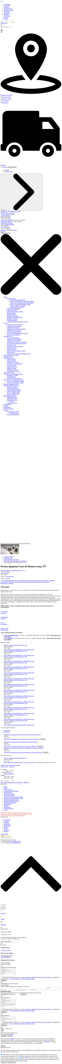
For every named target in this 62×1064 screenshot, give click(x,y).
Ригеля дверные (11, 365)
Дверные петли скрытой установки (17, 342)
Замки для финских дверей (17, 305)
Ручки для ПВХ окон (13, 394)
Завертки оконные (12, 387)
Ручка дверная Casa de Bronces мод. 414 (15, 719)
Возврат (6, 831)
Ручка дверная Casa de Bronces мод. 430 (15, 690)
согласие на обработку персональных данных (37, 977)
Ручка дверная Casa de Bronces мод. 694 (15, 696)
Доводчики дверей (9, 372)
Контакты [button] (5, 102)
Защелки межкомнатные (14, 308)
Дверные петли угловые (13, 340)
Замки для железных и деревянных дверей (22, 301)
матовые (32, 580)
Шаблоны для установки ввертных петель (18, 353)
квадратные (39, 580)
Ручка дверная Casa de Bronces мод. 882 (15, 725)
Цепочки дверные (12, 366)
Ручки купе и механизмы (14, 378)
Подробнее (4, 1036)
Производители (6, 97)
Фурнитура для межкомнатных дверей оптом (36, 582)
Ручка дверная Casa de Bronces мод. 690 (15, 661)
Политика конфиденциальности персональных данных (16, 812)
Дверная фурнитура (9, 358)
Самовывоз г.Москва (6, 221)
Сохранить (3, 1062)
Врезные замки (11, 298)
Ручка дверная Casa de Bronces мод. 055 (15, 678)
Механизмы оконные (13, 388)
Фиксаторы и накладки (13, 334)
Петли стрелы (11, 352)
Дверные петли (8, 336)
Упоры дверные (11, 359)
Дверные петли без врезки (14, 339)
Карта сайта (4, 782)
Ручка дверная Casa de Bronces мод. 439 (15, 649)
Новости (6, 827)
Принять (10, 1036)
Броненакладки (8, 356)
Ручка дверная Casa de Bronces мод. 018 (15, 684)
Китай (12, 401)
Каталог (3, 209)
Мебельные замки (12, 397)
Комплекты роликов (12, 375)
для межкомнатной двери (10, 580)
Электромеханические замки (15, 311)
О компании (7, 819)
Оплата (4, 167)
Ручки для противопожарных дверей (17, 333)
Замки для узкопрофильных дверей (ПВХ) (22, 303)
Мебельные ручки (12, 403)
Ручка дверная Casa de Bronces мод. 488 (15, 667)
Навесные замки (11, 314)
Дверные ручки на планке (14, 326)
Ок (2, 941)
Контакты (3, 230)
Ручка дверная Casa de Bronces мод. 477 (15, 762)
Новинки (6, 822)
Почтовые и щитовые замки (15, 317)
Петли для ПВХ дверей (13, 391)
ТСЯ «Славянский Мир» (7, 224)
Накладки (6, 732)
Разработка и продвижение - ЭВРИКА (18, 782)
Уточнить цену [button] (5, 573)
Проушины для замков (13, 371)
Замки (5, 297)
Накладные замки (12, 310)
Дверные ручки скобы (13, 327)
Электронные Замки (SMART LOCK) (17, 321)
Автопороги (7, 407)
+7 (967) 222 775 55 (6, 934)
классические (4, 582)
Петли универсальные (13, 337)
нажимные (52, 580)
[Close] (2, 1030)
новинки (6, 170)
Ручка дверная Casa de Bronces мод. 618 (15, 672)
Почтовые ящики (8, 408)
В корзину (42, 739)
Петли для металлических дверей (16, 350)
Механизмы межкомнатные (18, 300)
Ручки (5, 323)
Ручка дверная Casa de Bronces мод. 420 (15, 707)
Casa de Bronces (9, 576)
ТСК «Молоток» (5, 227)
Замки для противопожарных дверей (20, 304)
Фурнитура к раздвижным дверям (13, 374)
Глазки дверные (11, 361)
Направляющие (11, 377)
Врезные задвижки (12, 318)
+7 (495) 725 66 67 (6, 214)
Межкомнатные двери (13, 411)
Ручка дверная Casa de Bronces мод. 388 (15, 701)
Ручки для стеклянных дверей (15, 382)
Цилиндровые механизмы (11, 355)
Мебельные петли (12, 400)
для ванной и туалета (24, 580)
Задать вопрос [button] (4, 834)
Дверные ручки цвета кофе (16, 582)
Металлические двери (13, 414)
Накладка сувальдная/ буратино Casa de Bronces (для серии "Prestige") (23, 752)
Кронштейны (7, 404)
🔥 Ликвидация (8, 171)
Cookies (12, 1034)
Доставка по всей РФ (6, 220)
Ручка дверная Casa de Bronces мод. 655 (15, 655)
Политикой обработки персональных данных (22, 978)
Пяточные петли (11, 348)
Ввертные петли (11, 345)
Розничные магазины (6, 223)
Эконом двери (14, 413)
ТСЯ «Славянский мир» (14, 841)
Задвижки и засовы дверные (15, 363)
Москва (15, 230)
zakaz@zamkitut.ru (5, 215)
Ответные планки (12, 320)
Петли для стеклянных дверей (15, 381)
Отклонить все (11, 1062)
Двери (5, 410)
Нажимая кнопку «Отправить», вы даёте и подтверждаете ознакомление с (30, 978)
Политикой (46, 1041)
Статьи (6, 828)
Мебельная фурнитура (10, 395)
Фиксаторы (7, 730)
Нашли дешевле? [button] (12, 167)
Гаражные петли (11, 349)
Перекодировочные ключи (11, 384)
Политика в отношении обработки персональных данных (17, 814)
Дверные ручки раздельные (14, 324)
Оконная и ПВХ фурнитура (11, 385)
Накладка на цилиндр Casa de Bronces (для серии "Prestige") (20, 746)
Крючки (6, 406)
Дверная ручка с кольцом (14, 330)
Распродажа (7, 825)
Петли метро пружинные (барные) (16, 343)
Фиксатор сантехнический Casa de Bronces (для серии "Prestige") (21, 739)
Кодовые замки (11, 313)
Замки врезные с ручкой (17, 307)
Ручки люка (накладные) (14, 332)
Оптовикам (5, 100)
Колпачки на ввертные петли (15, 346)
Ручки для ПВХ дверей (13, 392)
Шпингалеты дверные (13, 362)
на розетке (45, 580)
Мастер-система (6, 99)
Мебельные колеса (12, 398)
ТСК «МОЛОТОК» (15, 842)
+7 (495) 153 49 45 (6, 950)
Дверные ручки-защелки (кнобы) (16, 329)
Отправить (23, 994)
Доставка (6, 821)
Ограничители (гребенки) (14, 390)
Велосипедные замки (13, 316)
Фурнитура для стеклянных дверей (13, 379)
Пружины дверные (12, 369)
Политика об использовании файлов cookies (13, 815)
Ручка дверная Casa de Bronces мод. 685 (15, 713)
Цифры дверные (11, 368)
